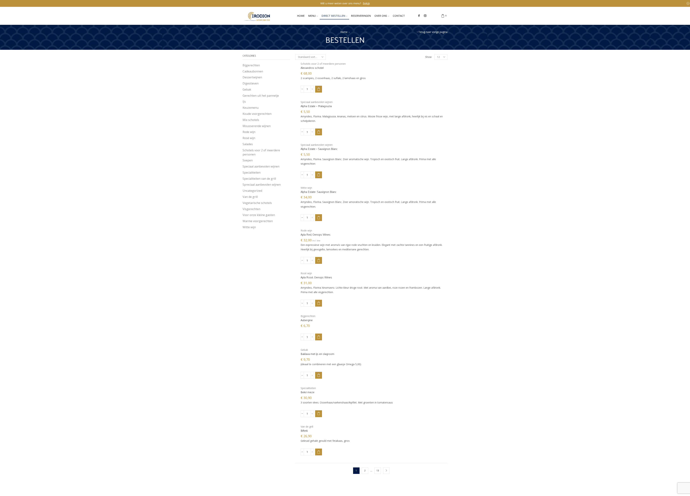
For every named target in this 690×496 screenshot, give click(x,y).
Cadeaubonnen (253, 71)
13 (377, 470)
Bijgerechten (308, 316)
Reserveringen (361, 15)
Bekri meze (307, 392)
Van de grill (307, 426)
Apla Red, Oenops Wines (315, 234)
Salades (248, 144)
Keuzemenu (251, 108)
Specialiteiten (308, 388)
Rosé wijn (306, 273)
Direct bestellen (333, 15)
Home (301, 15)
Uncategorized (252, 191)
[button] (318, 89)
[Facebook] (419, 15)
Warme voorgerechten (258, 221)
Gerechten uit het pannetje (261, 96)
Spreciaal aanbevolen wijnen (262, 185)
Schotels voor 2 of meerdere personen (323, 63)
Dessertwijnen (252, 77)
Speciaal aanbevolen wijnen (317, 102)
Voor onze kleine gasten (259, 215)
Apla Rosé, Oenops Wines (316, 277)
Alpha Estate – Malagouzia (316, 106)
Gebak (304, 350)
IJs (244, 102)
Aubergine (307, 320)
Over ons (380, 15)
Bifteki (304, 430)
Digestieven (251, 83)
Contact (399, 15)
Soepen (248, 160)
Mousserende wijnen (257, 126)
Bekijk (366, 3)
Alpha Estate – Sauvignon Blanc (319, 149)
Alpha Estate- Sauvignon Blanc (319, 192)
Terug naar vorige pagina (432, 32)
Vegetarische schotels (257, 203)
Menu (312, 15)
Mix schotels (251, 120)
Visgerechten (251, 209)
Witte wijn (306, 187)
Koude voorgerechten (257, 114)
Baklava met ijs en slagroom (317, 354)
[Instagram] (425, 15)
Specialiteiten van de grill (259, 179)
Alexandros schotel (312, 68)
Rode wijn (306, 230)
